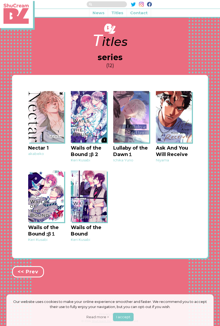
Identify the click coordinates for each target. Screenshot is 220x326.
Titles (117, 12)
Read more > (97, 317)
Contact (139, 12)
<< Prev (28, 272)
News (99, 12)
